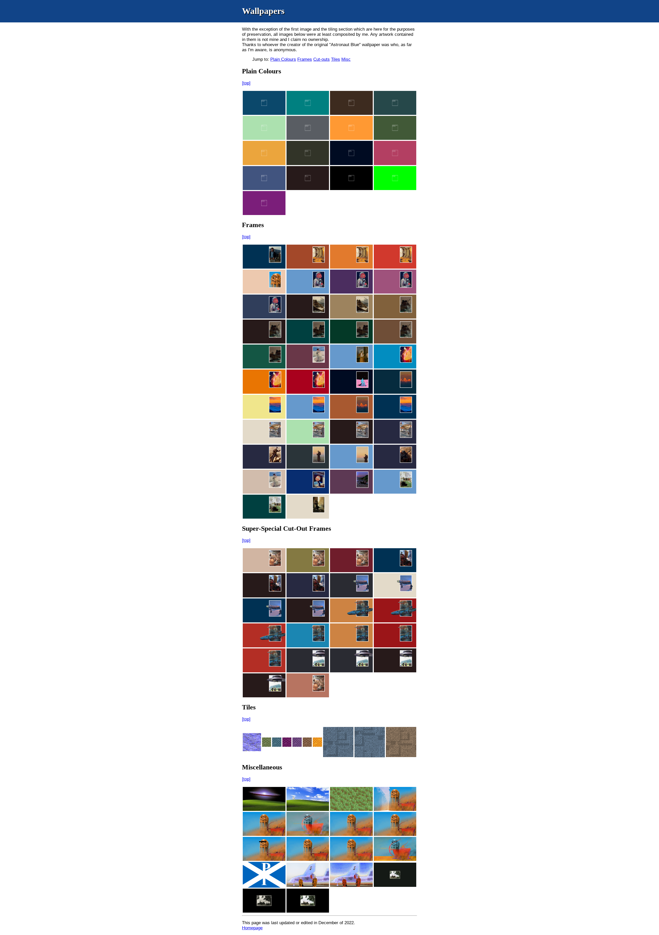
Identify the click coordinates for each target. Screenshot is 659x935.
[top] (246, 83)
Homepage (252, 927)
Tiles (335, 59)
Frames (304, 59)
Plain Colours (283, 59)
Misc (346, 59)
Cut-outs (321, 59)
